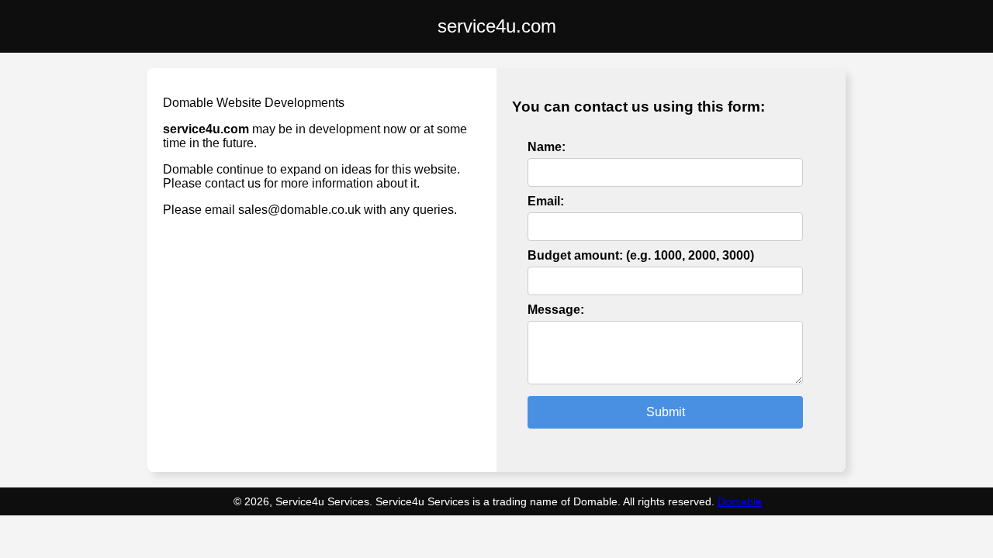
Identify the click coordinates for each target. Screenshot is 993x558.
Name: (547, 146)
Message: (556, 309)
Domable (740, 501)
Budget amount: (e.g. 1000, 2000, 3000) (641, 255)
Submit (665, 411)
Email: (546, 201)
